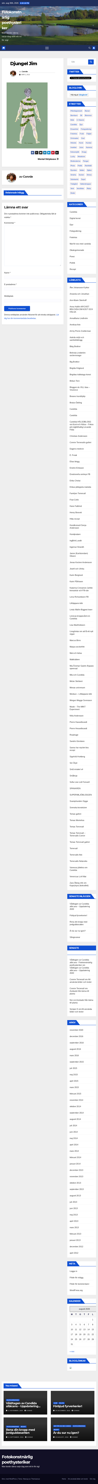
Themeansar (35, 1479)
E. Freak (73, 455)
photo (73, 166)
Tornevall (74, 848)
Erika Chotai (75, 481)
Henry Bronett (76, 512)
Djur (71, 225)
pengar (86, 161)
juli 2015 (73, 1068)
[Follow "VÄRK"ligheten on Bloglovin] (79, 95)
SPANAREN (75, 788)
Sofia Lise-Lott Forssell (80, 782)
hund (81, 143)
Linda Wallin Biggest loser (81, 610)
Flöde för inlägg (76, 1278)
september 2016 (77, 1043)
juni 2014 (74, 1132)
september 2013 (77, 1189)
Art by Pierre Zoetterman (80, 331)
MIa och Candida (77, 675)
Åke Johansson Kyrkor (79, 288)
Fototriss (74, 134)
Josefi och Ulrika (77, 569)
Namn (7, 273)
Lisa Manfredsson (77, 625)
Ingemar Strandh (77, 547)
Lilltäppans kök (76, 603)
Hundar (88, 143)
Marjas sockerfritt (77, 647)
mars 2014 (74, 1151)
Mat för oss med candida (80, 244)
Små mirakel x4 (76, 769)
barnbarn (74, 115)
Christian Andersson (78, 436)
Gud (82, 138)
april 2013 (74, 1221)
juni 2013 (74, 1208)
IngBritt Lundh (76, 541)
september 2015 (77, 1062)
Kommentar (9, 223)
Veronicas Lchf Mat (78, 877)
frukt (82, 134)
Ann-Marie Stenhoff (78, 300)
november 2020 (76, 1030)
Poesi (72, 257)
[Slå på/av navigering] (47, 48)
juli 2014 (73, 1126)
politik (80, 166)
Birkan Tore (75, 381)
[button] (89, 48)
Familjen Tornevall (78, 493)
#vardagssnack (76, 111)
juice (81, 147)
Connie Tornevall (77, 979)
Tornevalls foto (76, 855)
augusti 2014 (75, 1119)
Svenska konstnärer (78, 808)
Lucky (73, 156)
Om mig (92, 1479)
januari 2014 (75, 1164)
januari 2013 (75, 1240)
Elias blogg (74, 462)
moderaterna (75, 161)
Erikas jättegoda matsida (80, 487)
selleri (82, 170)
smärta (73, 175)
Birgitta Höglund (77, 368)
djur (81, 124)
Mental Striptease (47, 159)
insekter (74, 147)
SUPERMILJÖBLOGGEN (81, 795)
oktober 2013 (75, 1183)
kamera (89, 147)
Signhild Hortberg (77, 757)
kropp (84, 152)
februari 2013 (75, 1234)
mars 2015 (74, 1087)
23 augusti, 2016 (62, 1437)
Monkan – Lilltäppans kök (81, 694)
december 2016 (76, 1036)
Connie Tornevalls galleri (80, 442)
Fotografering (75, 231)
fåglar (89, 134)
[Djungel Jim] (27, 115)
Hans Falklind (76, 506)
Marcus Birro (75, 640)
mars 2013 (74, 1227)
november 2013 (76, 1176)
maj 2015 (74, 1075)
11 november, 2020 (15, 1410)
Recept (73, 269)
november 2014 (76, 1100)
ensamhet (74, 129)
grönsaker (75, 138)
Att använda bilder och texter (78, 1479)
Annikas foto (75, 325)
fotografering (86, 129)
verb (72, 188)
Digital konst (75, 218)
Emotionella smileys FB (80, 474)
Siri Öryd (73, 763)
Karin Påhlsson (76, 581)
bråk (72, 120)
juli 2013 (73, 1202)
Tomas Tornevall (77, 827)
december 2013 (76, 1170)
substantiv (74, 179)
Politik (72, 263)
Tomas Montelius (77, 820)
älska (89, 188)
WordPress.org (76, 1290)
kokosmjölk (75, 152)
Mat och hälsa (76, 653)
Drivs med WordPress (9, 1479)
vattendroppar (85, 184)
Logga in (73, 1271)
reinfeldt (88, 166)
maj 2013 (74, 1215)
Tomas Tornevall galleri (80, 842)
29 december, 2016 (63, 1410)
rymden (74, 170)
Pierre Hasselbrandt (78, 722)
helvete (73, 143)
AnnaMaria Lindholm (79, 318)
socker (81, 175)
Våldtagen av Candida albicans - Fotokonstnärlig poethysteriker (81, 962)
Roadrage (74, 735)
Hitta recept (75, 519)
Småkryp (73, 776)
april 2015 (74, 1081)
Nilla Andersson (77, 716)
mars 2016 (74, 1055)
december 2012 (76, 1247)
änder (73, 193)
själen (89, 170)
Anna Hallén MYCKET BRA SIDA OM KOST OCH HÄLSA (81, 309)
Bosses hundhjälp (77, 396)
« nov (72, 1351)
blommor (88, 115)
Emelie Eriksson (77, 468)
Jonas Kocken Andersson (81, 562)
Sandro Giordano (77, 741)
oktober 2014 (75, 1106)
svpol (83, 179)
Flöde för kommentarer (79, 1284)
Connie (25, 71)
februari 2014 (75, 1157)
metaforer (81, 156)
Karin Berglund (76, 575)
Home (64, 1479)
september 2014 (77, 1113)
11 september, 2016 (16, 1437)
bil (81, 115)
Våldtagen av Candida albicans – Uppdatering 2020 (80, 906)
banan (87, 111)
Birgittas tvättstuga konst (80, 375)
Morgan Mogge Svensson (81, 700)
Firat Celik (74, 500)
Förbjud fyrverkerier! (78, 915)
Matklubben (75, 659)
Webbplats (8, 296)
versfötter (80, 188)
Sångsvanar (75, 937)
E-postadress (10, 284)
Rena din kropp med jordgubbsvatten (20, 1431)
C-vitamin (80, 120)
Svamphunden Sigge (79, 801)
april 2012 (74, 1253)
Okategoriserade (77, 250)
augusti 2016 (75, 1049)
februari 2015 (75, 1094)
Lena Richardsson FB (79, 597)
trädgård (74, 184)
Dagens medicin (77, 449)
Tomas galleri (75, 814)
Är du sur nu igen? (78, 931)
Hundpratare (75, 534)
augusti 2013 (75, 1196)
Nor (71, 1000)
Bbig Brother (75, 346)
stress (89, 175)
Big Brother (74, 362)
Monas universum (77, 688)
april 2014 (74, 1145)
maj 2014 (74, 1138)
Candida (74, 124)
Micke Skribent (76, 681)
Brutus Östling (76, 403)
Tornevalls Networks (78, 861)
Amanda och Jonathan (79, 294)
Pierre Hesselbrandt (78, 728)
